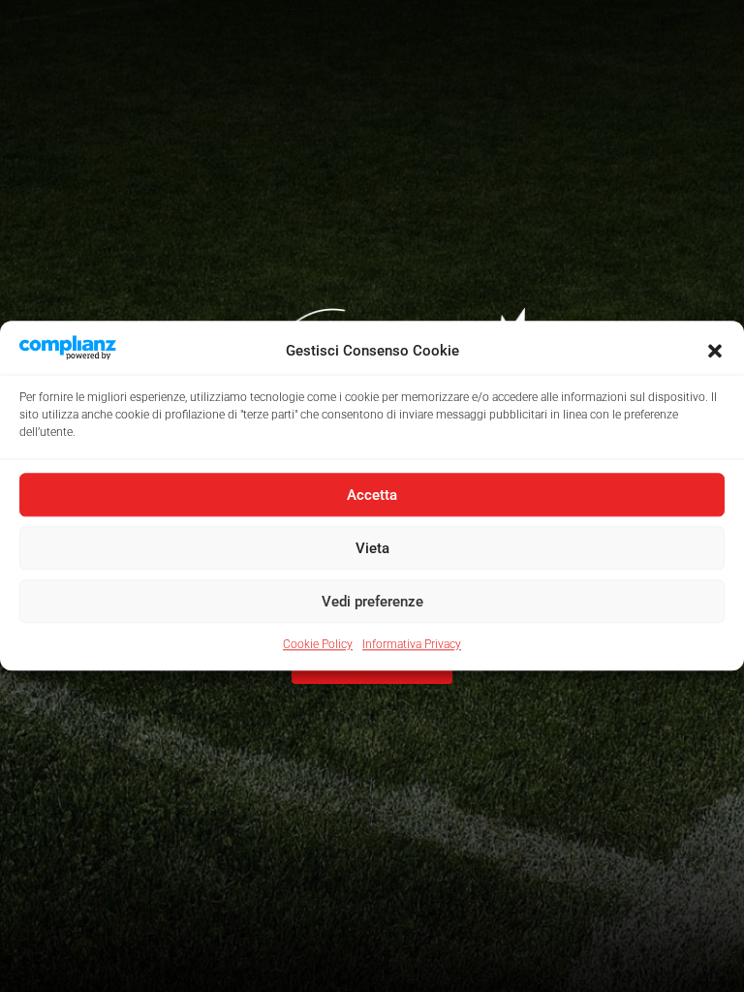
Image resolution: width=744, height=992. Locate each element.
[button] (715, 350)
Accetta (372, 495)
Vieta (372, 548)
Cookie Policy (318, 645)
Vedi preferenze (372, 601)
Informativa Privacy (411, 645)
